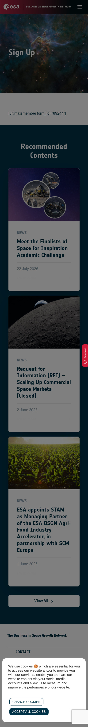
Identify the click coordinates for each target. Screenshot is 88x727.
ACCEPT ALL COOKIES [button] (29, 711)
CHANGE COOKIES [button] (26, 702)
